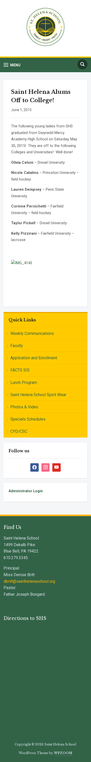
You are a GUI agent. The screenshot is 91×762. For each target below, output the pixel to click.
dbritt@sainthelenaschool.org (29, 581)
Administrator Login (26, 491)
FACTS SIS (20, 370)
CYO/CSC (18, 431)
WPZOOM (63, 753)
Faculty (16, 345)
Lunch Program (23, 382)
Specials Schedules (28, 419)
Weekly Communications (32, 333)
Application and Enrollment (33, 357)
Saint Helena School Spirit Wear (38, 394)
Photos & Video (24, 407)
